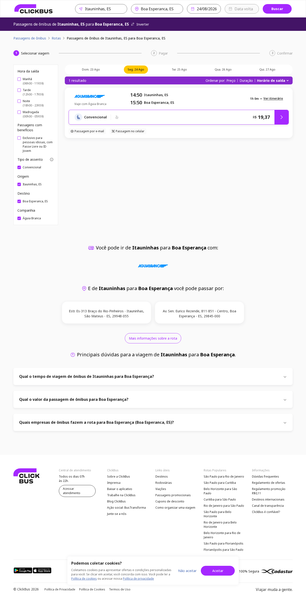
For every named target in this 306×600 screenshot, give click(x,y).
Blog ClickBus (116, 501)
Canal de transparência (268, 506)
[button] (273, 98)
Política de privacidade (138, 579)
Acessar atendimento (71, 491)
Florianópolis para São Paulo (223, 550)
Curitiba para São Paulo (220, 499)
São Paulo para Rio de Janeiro (224, 476)
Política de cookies (84, 579)
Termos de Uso (120, 589)
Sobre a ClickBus (118, 476)
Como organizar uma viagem (175, 508)
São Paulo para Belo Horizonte (217, 514)
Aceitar (217, 570)
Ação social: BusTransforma (126, 508)
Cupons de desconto (169, 501)
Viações (160, 489)
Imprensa (113, 483)
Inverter (143, 24)
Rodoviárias (163, 483)
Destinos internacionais (268, 499)
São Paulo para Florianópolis (223, 543)
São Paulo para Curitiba (220, 483)
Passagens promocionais (173, 495)
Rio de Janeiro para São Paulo (224, 506)
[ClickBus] (33, 9)
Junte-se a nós (116, 514)
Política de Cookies (92, 589)
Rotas (56, 38)
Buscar (277, 8)
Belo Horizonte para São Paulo (220, 491)
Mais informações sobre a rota (153, 338)
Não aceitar (187, 570)
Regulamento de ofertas (268, 483)
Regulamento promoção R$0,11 (268, 491)
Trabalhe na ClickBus (121, 495)
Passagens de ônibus (29, 38)
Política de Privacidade (59, 589)
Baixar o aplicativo (119, 489)
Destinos (161, 476)
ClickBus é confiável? (266, 512)
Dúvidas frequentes (265, 476)
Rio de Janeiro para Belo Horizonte (220, 524)
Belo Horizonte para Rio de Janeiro (222, 535)
